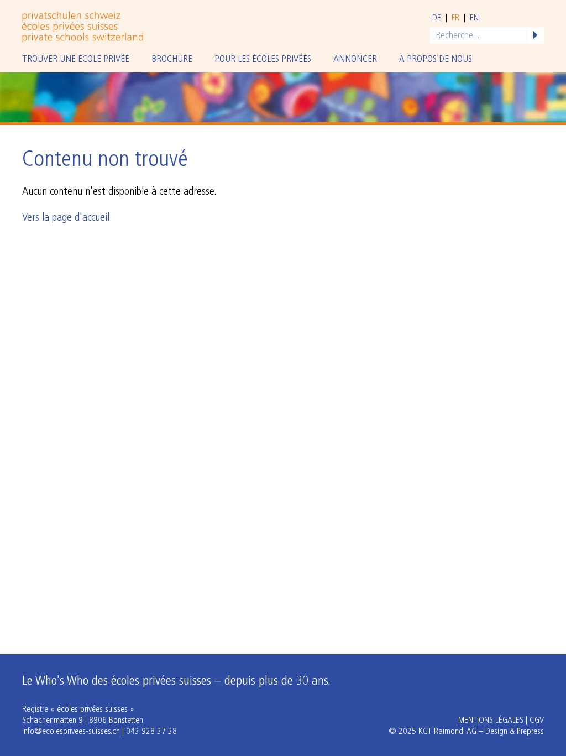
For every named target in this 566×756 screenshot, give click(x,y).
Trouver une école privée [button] (75, 59)
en (474, 18)
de (436, 18)
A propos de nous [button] (435, 59)
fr (455, 18)
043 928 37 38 (151, 731)
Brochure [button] (171, 59)
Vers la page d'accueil (65, 217)
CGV (537, 720)
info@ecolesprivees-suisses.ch (71, 731)
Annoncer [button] (355, 59)
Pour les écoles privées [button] (262, 59)
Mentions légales (490, 720)
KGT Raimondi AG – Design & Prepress (481, 731)
